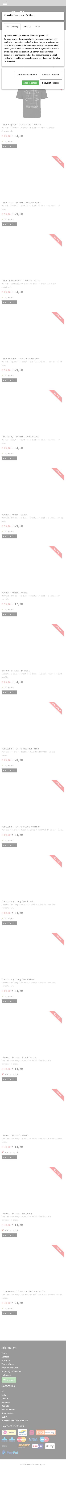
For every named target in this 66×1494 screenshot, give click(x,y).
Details (27, 27)
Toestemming (12, 27)
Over (37, 27)
